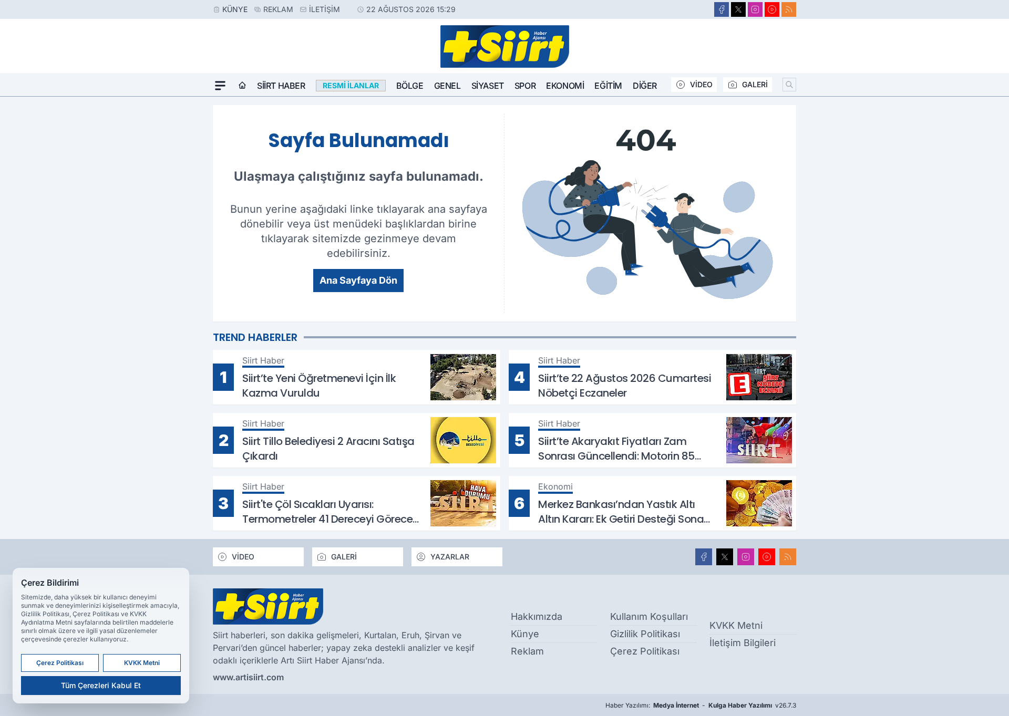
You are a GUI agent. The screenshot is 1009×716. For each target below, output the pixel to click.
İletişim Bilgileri (742, 642)
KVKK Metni (736, 625)
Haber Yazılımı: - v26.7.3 (700, 705)
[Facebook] (721, 9)
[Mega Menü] (220, 85)
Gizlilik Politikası (645, 633)
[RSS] (788, 9)
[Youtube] (772, 9)
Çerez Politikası (644, 651)
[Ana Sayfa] (242, 86)
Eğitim (608, 85)
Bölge (410, 85)
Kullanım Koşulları (649, 616)
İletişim (324, 9)
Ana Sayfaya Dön (358, 280)
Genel (447, 85)
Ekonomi (565, 85)
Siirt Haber (281, 85)
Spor (525, 85)
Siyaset (487, 85)
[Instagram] (755, 9)
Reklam (278, 9)
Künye (235, 9)
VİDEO (701, 84)
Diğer (645, 85)
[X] (738, 9)
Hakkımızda (536, 616)
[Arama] (789, 84)
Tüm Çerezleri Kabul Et (101, 685)
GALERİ (755, 84)
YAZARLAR (449, 556)
